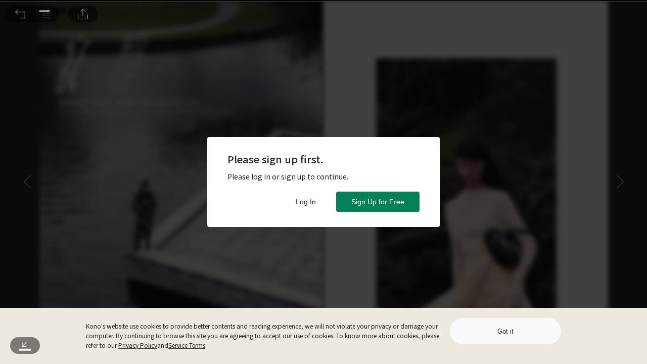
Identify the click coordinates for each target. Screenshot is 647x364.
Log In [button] (306, 202)
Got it (505, 331)
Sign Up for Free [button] (377, 202)
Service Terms (186, 345)
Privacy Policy (137, 345)
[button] (20, 14)
